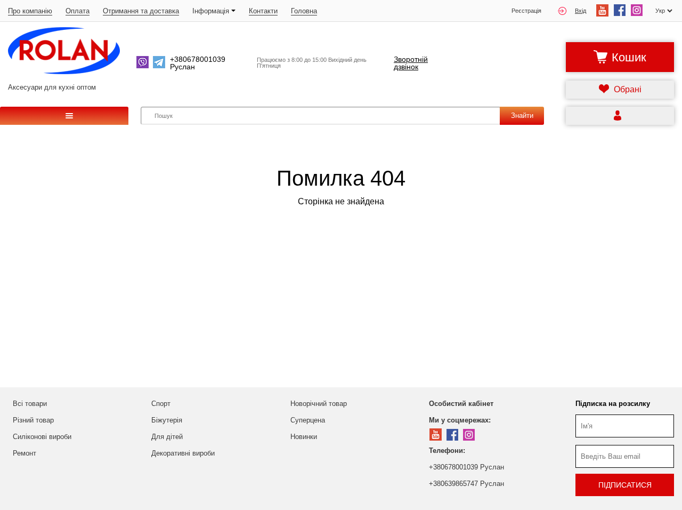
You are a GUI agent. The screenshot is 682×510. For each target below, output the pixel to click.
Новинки (303, 437)
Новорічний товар (318, 404)
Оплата (78, 10)
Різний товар (33, 420)
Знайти (522, 115)
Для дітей (167, 437)
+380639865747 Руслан (466, 484)
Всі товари (30, 404)
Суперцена (307, 420)
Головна (304, 10)
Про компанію (30, 10)
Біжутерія (166, 420)
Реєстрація (526, 11)
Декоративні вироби (183, 453)
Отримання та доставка (141, 10)
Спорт (160, 404)
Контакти (263, 10)
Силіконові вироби (42, 437)
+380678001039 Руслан (466, 467)
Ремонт (24, 453)
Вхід (580, 10)
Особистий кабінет (461, 404)
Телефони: (447, 451)
